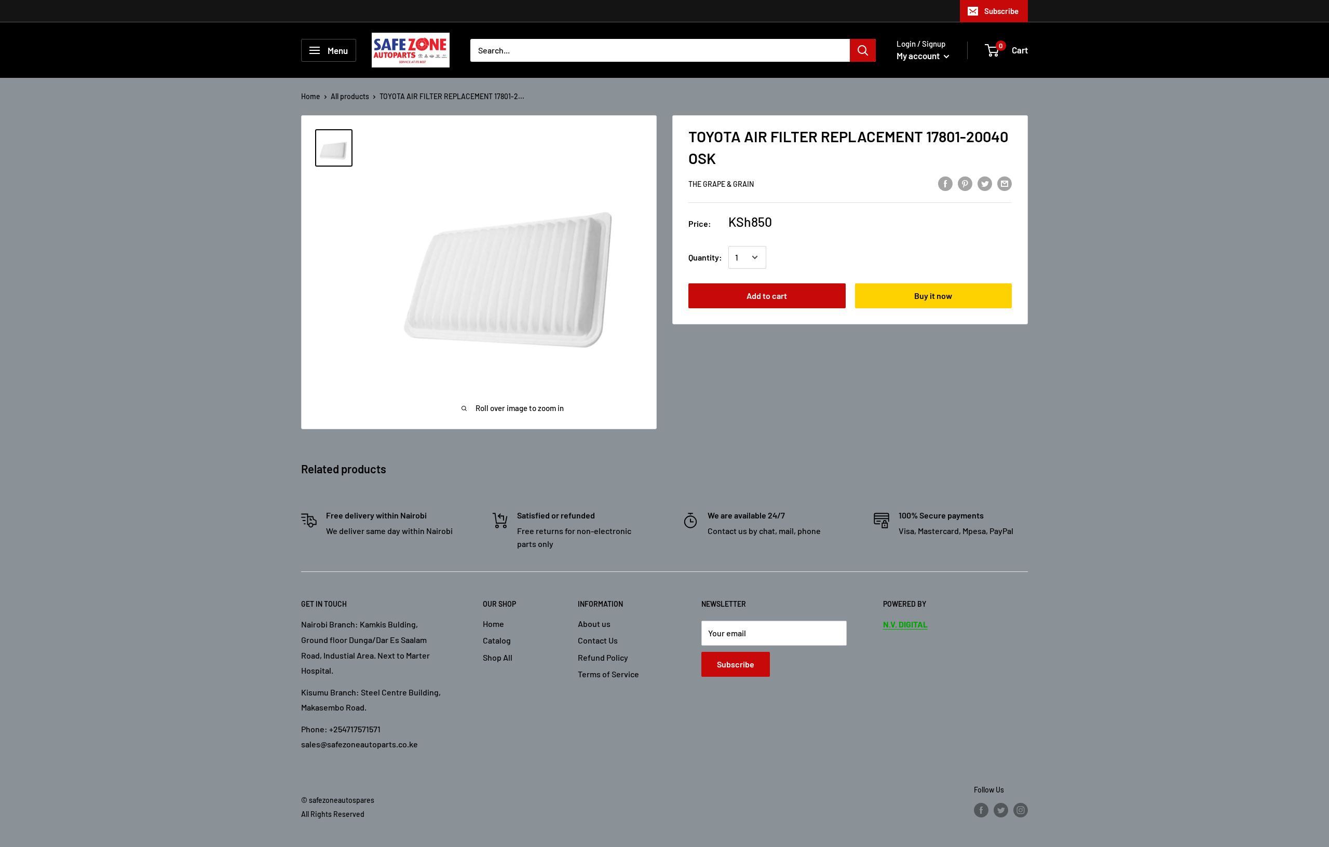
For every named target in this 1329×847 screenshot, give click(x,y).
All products (350, 96)
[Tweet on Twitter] (985, 183)
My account (919, 55)
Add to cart (767, 295)
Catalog (497, 640)
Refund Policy (603, 657)
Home (310, 96)
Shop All (497, 657)
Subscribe (1001, 11)
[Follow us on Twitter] (1001, 810)
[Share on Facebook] (945, 183)
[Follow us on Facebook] (981, 810)
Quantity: (705, 257)
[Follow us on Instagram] (1020, 810)
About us (594, 624)
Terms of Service (608, 674)
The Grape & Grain (721, 184)
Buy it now (933, 295)
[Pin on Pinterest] (965, 183)
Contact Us (598, 640)
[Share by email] (1004, 183)
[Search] (863, 50)
